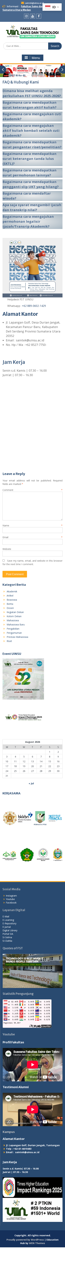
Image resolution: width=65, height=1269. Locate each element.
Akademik (12, 591)
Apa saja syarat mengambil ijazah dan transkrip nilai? (31, 207)
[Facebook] (38, 16)
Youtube (10, 899)
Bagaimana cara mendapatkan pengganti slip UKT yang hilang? (30, 184)
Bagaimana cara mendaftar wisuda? (26, 196)
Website (6, 549)
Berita (10, 603)
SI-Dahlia (7, 940)
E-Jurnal (6, 926)
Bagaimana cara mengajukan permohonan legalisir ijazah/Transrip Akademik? (28, 221)
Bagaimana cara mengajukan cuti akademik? (31, 116)
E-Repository (9, 923)
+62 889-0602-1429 (34, 306)
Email (32, 537)
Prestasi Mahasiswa (17, 636)
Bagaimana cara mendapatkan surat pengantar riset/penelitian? (32, 144)
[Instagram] (26, 16)
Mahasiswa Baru (16, 624)
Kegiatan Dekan (15, 612)
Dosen (10, 608)
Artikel (10, 595)
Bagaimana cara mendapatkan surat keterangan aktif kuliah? (29, 105)
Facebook (11, 902)
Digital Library (9, 930)
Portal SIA (7, 933)
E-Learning (8, 919)
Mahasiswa (13, 620)
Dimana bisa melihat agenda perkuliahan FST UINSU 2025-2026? (31, 93)
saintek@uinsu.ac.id (34, 3)
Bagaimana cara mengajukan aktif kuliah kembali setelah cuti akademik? (31, 130)
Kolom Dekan (14, 616)
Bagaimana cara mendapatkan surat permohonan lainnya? (29, 172)
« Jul (31, 783)
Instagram (11, 895)
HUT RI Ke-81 (18, 75)
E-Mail (5, 916)
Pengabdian (13, 628)
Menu (36, 58)
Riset (9, 641)
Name (32, 525)
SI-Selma (7, 937)
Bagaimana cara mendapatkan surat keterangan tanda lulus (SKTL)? (29, 158)
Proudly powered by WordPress (25, 1239)
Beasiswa (12, 599)
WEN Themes (37, 1243)
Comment (32, 489)
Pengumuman (14, 632)
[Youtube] (32, 16)
